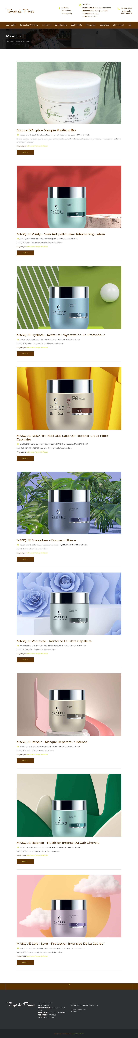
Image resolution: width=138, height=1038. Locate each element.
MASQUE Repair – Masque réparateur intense (52, 742)
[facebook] (69, 986)
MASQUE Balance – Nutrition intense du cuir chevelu (58, 843)
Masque (71, 135)
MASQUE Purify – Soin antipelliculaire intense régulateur (61, 234)
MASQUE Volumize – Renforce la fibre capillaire (54, 641)
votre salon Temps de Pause (37, 146)
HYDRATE (52, 340)
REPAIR (61, 746)
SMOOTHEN (67, 545)
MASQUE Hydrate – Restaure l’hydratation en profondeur (61, 335)
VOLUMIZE (81, 646)
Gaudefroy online (78, 1033)
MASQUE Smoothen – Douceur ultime (46, 540)
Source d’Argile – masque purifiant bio (46, 130)
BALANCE (53, 847)
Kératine (51, 444)
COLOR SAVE (55, 948)
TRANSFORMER (82, 135)
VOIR (24, 152)
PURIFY (60, 239)
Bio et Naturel (60, 135)
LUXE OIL (60, 444)
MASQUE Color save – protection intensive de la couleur (61, 943)
